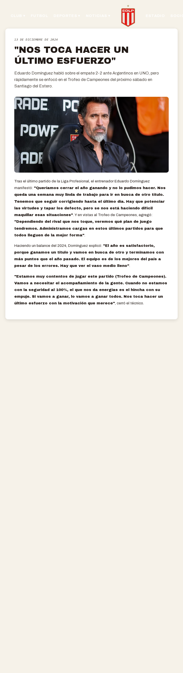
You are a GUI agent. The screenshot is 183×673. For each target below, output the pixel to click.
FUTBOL (39, 16)
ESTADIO (155, 16)
